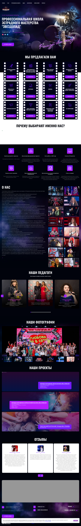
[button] (8, 44)
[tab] (30, 312)
